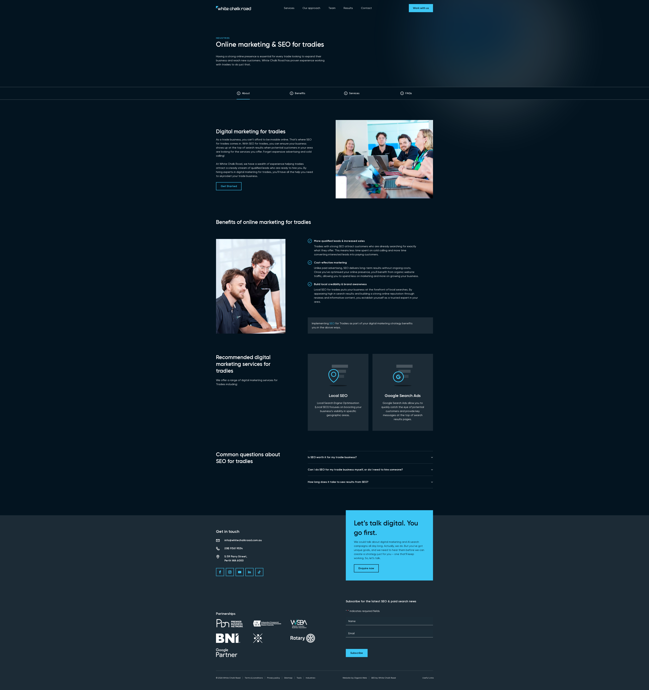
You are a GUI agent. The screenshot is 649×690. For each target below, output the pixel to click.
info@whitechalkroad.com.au (243, 540)
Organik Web (360, 678)
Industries (223, 38)
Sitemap (288, 678)
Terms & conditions (254, 678)
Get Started (229, 186)
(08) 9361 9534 (233, 548)
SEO (332, 323)
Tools (299, 678)
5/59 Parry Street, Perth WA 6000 (235, 558)
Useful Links (428, 678)
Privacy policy (273, 678)
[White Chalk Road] (233, 8)
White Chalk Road (387, 678)
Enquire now (366, 568)
